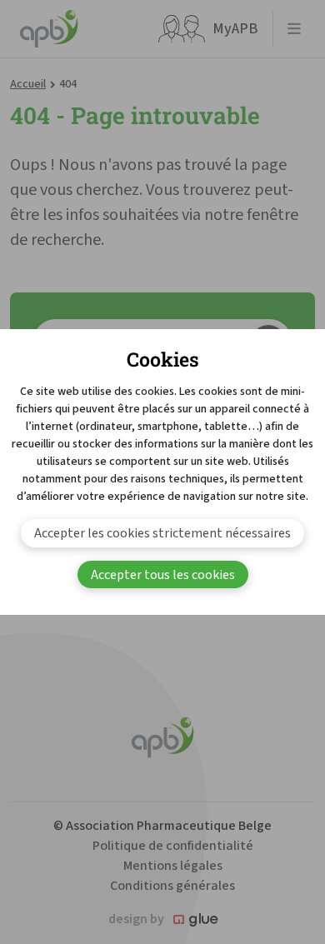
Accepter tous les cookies (163, 575)
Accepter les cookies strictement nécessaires (162, 533)
